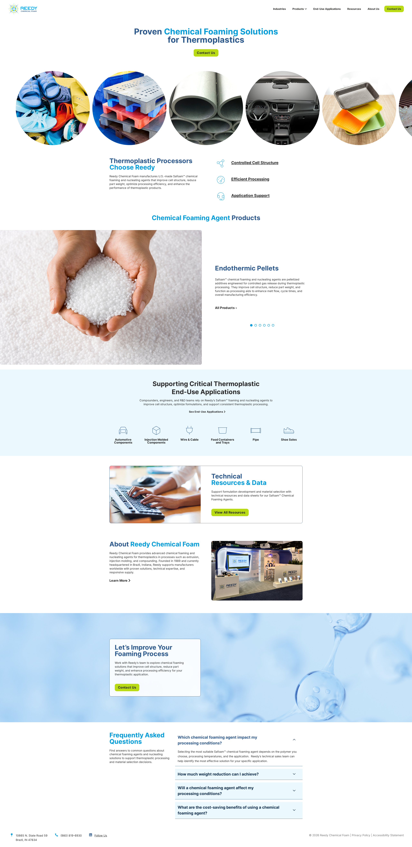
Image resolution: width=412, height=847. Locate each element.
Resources (354, 8)
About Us (373, 8)
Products (298, 8)
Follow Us (100, 835)
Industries (279, 8)
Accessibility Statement (388, 835)
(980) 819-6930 (71, 835)
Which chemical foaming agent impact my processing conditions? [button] (217, 740)
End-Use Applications (327, 8)
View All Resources (230, 512)
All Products (225, 308)
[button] (251, 325)
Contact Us (394, 8)
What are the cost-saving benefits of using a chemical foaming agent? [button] (228, 810)
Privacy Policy (361, 835)
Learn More (118, 580)
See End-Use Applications (206, 411)
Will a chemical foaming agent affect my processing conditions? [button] (216, 790)
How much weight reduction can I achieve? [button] (218, 774)
